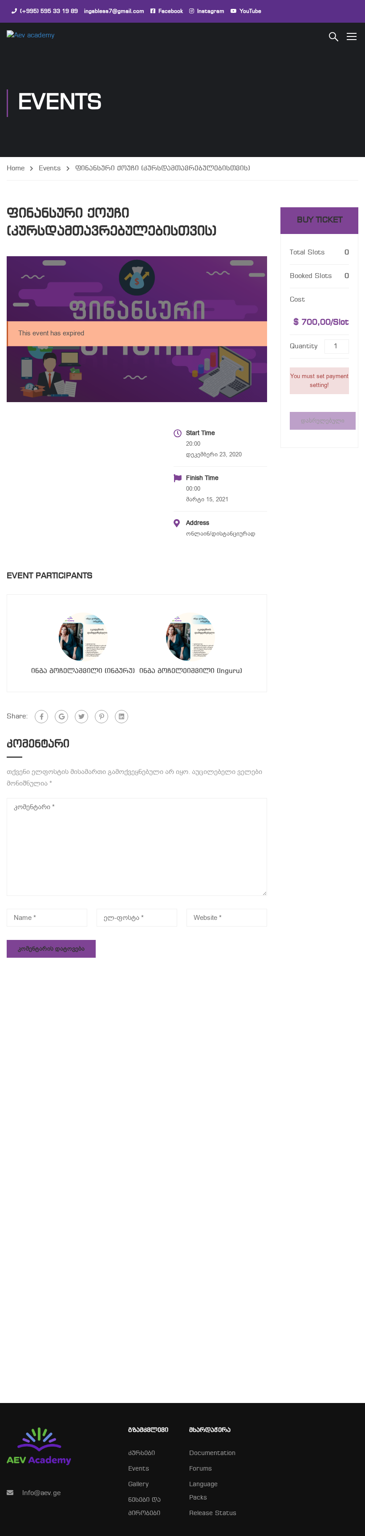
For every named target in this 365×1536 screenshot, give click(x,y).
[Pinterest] (101, 716)
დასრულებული (323, 420)
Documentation (212, 1453)
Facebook (170, 11)
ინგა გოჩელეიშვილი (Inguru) (190, 671)
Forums (200, 1469)
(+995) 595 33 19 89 (49, 11)
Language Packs (203, 1491)
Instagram (210, 11)
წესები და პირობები (144, 1507)
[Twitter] (81, 716)
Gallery (138, 1484)
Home (15, 168)
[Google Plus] (61, 716)
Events (50, 168)
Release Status (212, 1513)
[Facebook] (41, 716)
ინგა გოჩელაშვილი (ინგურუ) (83, 671)
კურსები (141, 1453)
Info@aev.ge (41, 1493)
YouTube (250, 11)
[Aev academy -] (41, 36)
